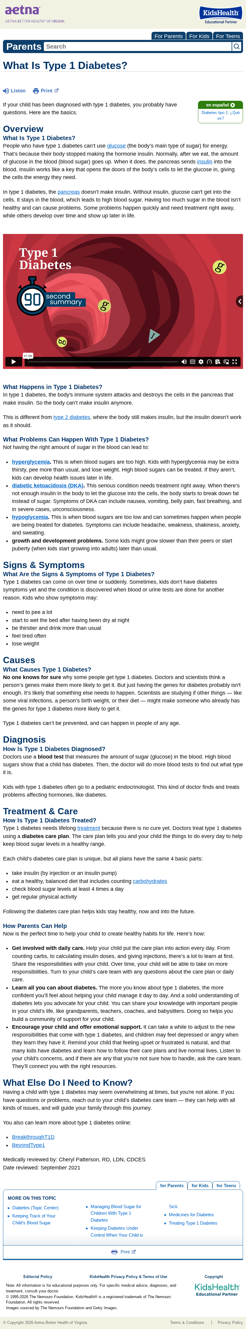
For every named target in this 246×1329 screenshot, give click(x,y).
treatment (88, 828)
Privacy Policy (230, 1323)
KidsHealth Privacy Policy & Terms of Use (128, 1277)
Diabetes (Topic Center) (35, 1207)
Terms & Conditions (187, 1323)
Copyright (214, 1277)
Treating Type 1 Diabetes (193, 1223)
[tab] (226, 1185)
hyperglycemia (31, 462)
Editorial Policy (37, 1277)
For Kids (199, 36)
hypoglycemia (30, 517)
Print (46, 91)
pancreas (69, 192)
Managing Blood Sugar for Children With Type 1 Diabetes (116, 1213)
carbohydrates (150, 881)
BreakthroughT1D (33, 1137)
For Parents (168, 36)
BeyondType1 (28, 1145)
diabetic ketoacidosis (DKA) (47, 486)
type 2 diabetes (71, 417)
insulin (204, 162)
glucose (116, 146)
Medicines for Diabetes (191, 1214)
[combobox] (138, 46)
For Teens (228, 36)
